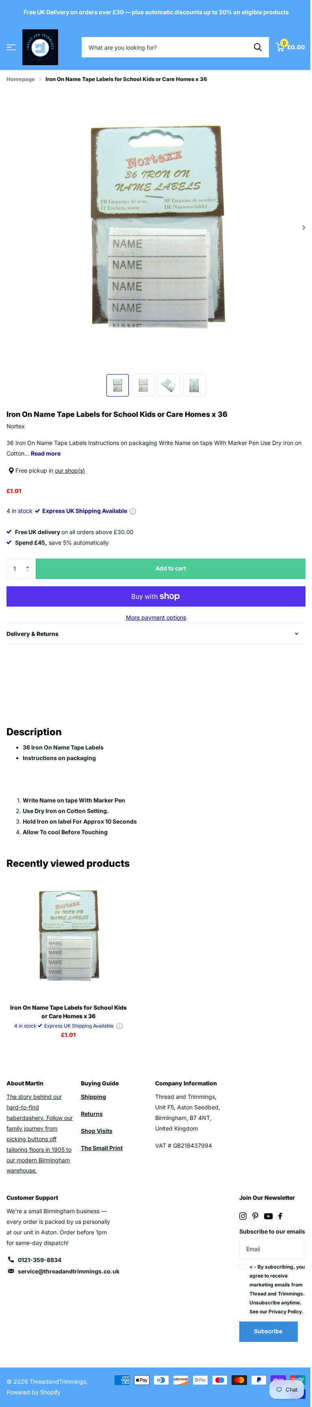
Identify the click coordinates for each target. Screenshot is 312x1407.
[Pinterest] (251, 1216)
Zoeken (258, 47)
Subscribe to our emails (258, 1236)
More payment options (156, 617)
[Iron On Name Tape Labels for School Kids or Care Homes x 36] (68, 936)
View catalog (11, 47)
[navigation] (117, 385)
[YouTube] (264, 1216)
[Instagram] (238, 1216)
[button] (29, 561)
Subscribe (264, 1351)
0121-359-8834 (39, 1259)
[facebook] (276, 1216)
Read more (46, 453)
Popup (133, 510)
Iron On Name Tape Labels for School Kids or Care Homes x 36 (68, 1011)
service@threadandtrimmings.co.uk (68, 1271)
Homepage (20, 79)
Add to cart (171, 568)
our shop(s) (70, 470)
